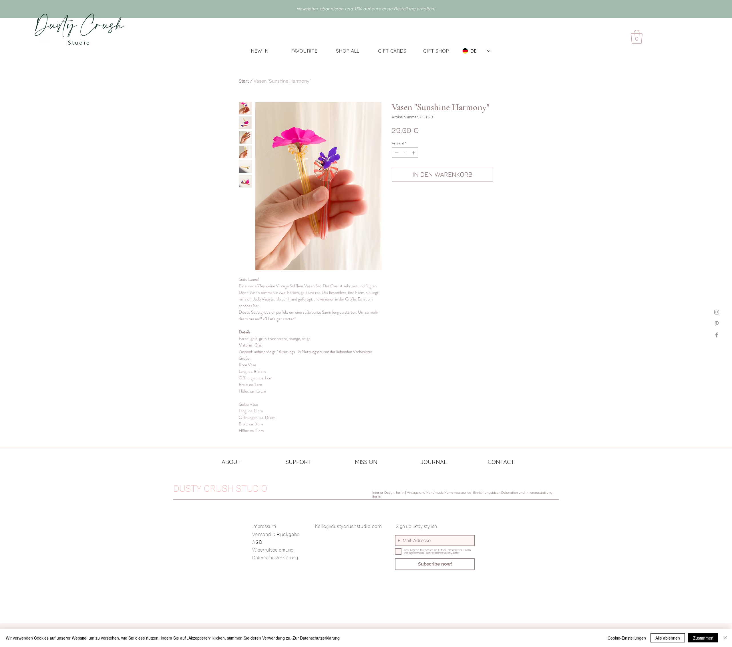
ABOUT (231, 461)
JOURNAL (433, 461)
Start (244, 81)
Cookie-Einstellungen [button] (627, 638)
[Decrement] (396, 153)
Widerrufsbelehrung (272, 550)
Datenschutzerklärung (275, 557)
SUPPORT (298, 461)
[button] (637, 37)
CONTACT (501, 461)
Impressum (264, 526)
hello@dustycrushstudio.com (348, 526)
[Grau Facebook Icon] (716, 335)
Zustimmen (703, 638)
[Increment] (414, 153)
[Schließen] (725, 637)
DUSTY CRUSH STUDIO (220, 488)
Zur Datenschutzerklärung (316, 638)
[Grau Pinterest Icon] (716, 323)
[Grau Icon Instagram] (716, 312)
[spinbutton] (405, 153)
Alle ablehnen (667, 638)
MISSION (366, 461)
